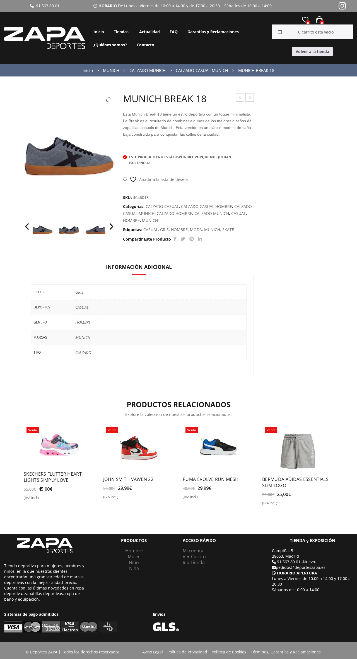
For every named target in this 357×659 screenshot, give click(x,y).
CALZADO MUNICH (147, 70)
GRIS (164, 229)
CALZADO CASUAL (162, 206)
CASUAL (238, 213)
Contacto (145, 44)
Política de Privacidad (187, 652)
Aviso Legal (152, 652)
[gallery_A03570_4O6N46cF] (69, 229)
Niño (134, 562)
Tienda (120, 31)
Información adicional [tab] (139, 266)
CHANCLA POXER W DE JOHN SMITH (240, 98)
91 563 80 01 (46, 5)
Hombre (134, 551)
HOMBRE (131, 220)
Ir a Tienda (194, 562)
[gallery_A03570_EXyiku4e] (42, 229)
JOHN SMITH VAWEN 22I (129, 479)
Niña (134, 568)
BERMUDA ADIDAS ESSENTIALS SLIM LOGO (295, 482)
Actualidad (149, 31)
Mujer (134, 556)
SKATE (228, 229)
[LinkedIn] (200, 239)
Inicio (98, 31)
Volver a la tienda (312, 51)
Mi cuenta (193, 551)
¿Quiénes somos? (110, 44)
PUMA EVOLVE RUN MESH (210, 479)
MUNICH (111, 70)
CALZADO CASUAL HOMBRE (206, 206)
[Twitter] (183, 239)
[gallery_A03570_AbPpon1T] (95, 229)
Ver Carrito (194, 556)
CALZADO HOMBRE (174, 213)
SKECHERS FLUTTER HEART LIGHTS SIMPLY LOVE (53, 477)
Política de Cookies (229, 652)
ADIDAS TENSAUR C (250, 98)
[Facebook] (175, 239)
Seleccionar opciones (47, 499)
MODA (196, 229)
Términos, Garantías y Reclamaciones (286, 652)
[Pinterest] (191, 239)
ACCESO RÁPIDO (199, 540)
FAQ (174, 31)
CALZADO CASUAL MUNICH (202, 70)
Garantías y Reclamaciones (213, 31)
